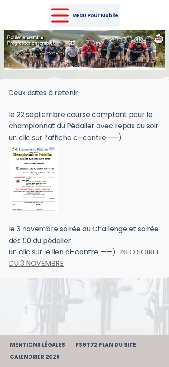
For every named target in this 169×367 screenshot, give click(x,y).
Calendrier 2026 (35, 357)
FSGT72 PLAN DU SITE (106, 344)
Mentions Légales (37, 344)
